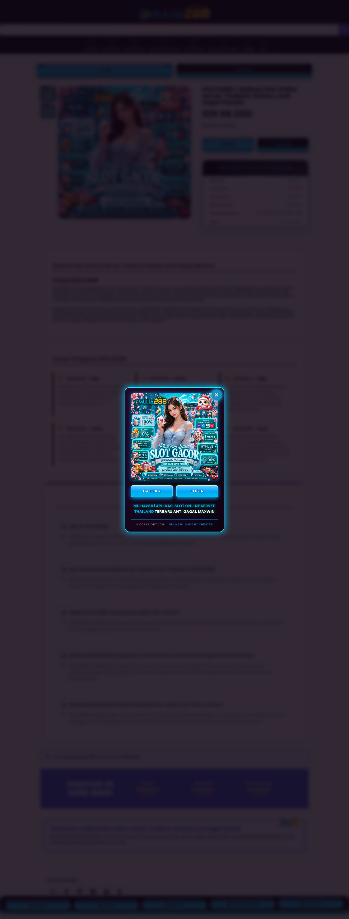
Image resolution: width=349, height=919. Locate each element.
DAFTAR (152, 491)
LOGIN (197, 491)
